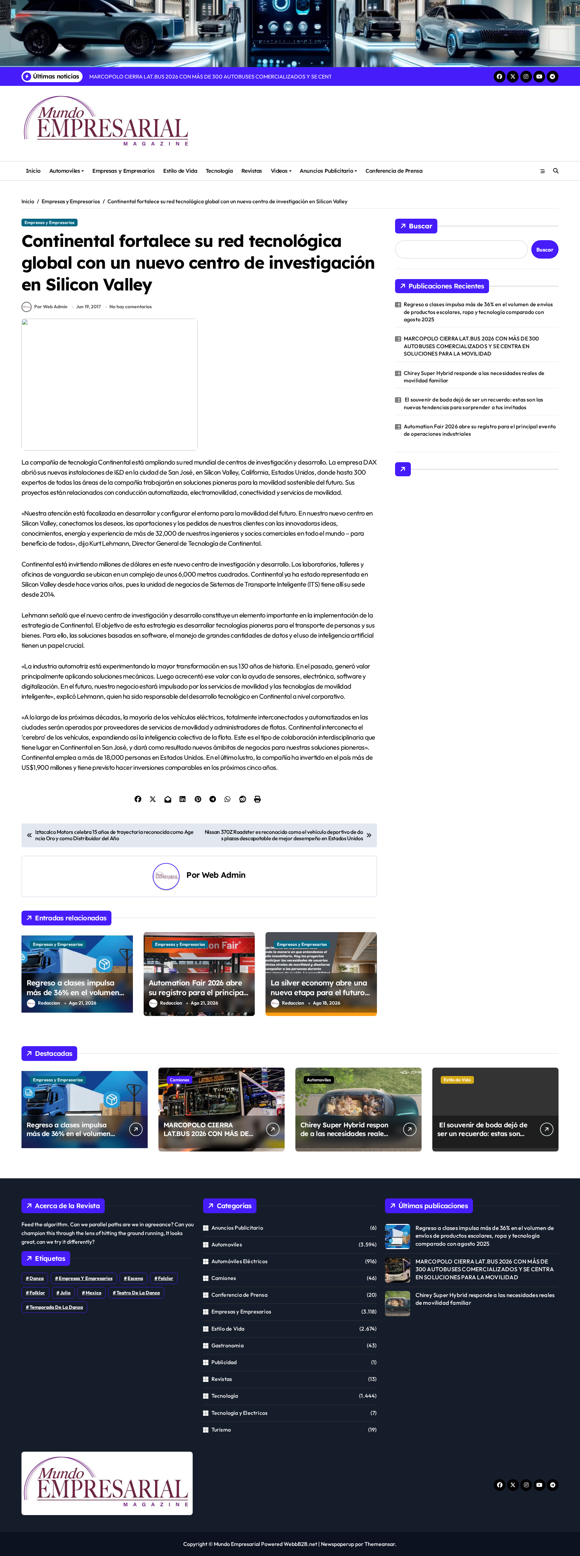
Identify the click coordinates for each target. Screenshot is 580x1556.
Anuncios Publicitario (326, 170)
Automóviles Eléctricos (239, 1261)
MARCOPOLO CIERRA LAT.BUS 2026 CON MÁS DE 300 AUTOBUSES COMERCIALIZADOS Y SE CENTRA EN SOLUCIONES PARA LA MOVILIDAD (471, 346)
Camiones (179, 1079)
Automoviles (64, 170)
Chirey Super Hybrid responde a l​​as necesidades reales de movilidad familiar (474, 377)
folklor (37, 1293)
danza (37, 1278)
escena (135, 1278)
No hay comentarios (130, 307)
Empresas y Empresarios (123, 170)
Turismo (221, 1429)
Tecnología (219, 170)
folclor (165, 1278)
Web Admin (223, 875)
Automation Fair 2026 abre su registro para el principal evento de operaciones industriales (197, 997)
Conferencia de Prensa (394, 170)
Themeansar (380, 1544)
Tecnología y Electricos (239, 1412)
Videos (279, 170)
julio (65, 1293)
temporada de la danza (56, 1307)
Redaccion (49, 1003)
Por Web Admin (50, 307)
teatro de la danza (138, 1293)
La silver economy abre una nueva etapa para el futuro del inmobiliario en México (319, 992)
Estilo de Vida (180, 170)
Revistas (251, 170)
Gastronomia (227, 1345)
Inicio (33, 170)
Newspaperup (337, 1544)
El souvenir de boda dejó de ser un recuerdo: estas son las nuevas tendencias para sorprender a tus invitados (473, 403)
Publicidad (224, 1362)
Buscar (420, 226)
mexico (93, 1293)
